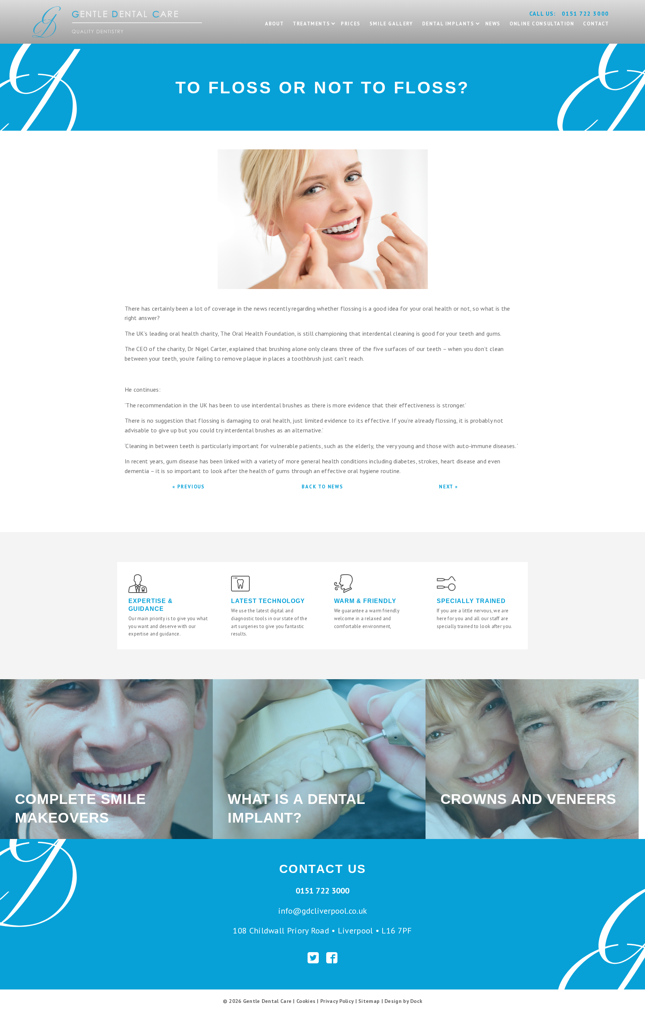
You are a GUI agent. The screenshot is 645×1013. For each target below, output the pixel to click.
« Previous (188, 487)
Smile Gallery (391, 24)
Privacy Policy (336, 1001)
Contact (596, 24)
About (274, 24)
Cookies (305, 1001)
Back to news (322, 487)
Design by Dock (403, 1001)
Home (40, 3)
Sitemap (369, 1001)
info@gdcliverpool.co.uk (322, 910)
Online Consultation (542, 24)
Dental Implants (448, 24)
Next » (448, 487)
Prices (351, 24)
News (493, 24)
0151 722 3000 (585, 13)
